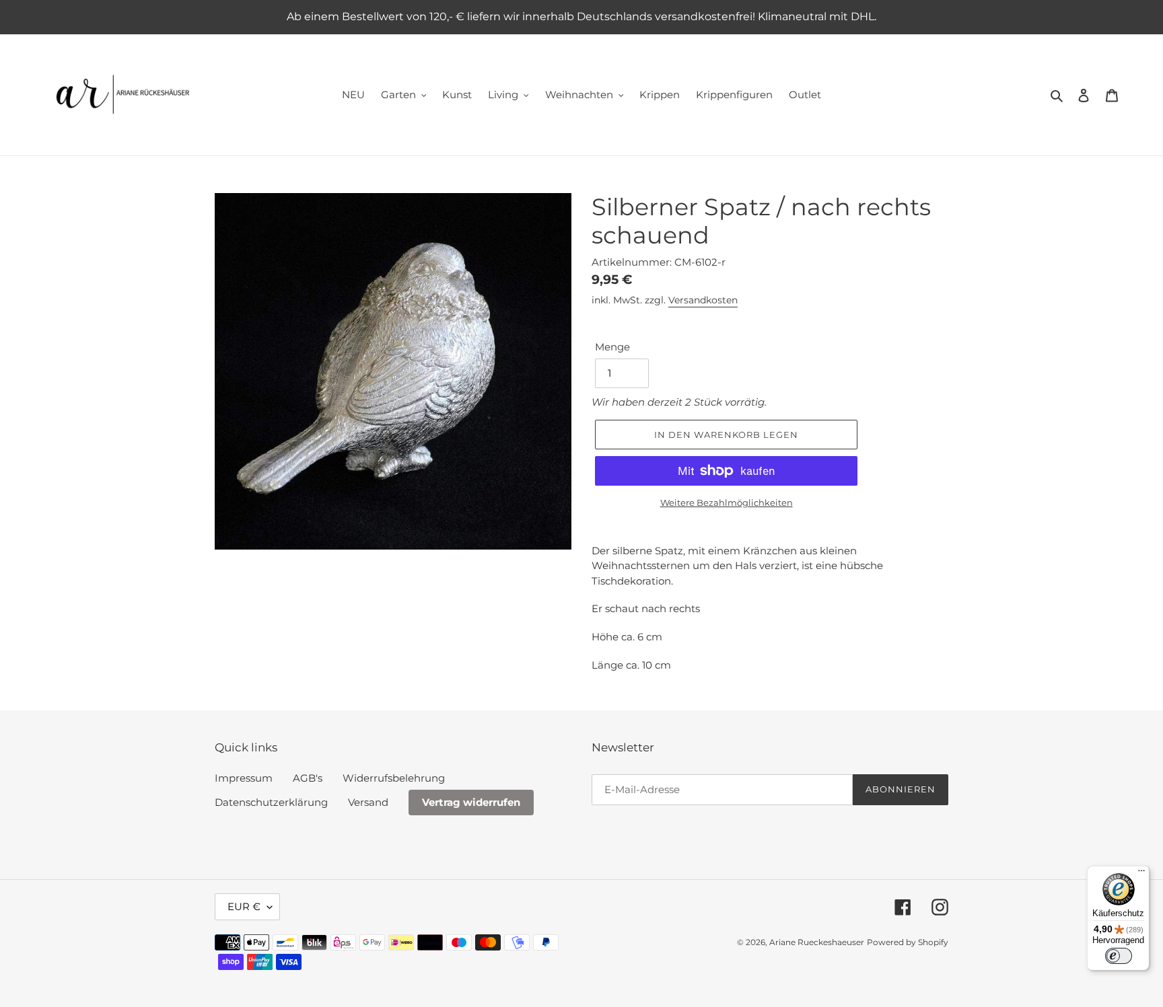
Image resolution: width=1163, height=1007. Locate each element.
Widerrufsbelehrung (394, 778)
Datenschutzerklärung (271, 802)
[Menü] (1141, 874)
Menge (612, 346)
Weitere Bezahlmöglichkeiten (726, 502)
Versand (368, 802)
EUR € (243, 906)
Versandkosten (703, 300)
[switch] (1118, 956)
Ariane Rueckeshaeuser (816, 942)
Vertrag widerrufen (471, 802)
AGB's (307, 778)
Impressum (244, 778)
